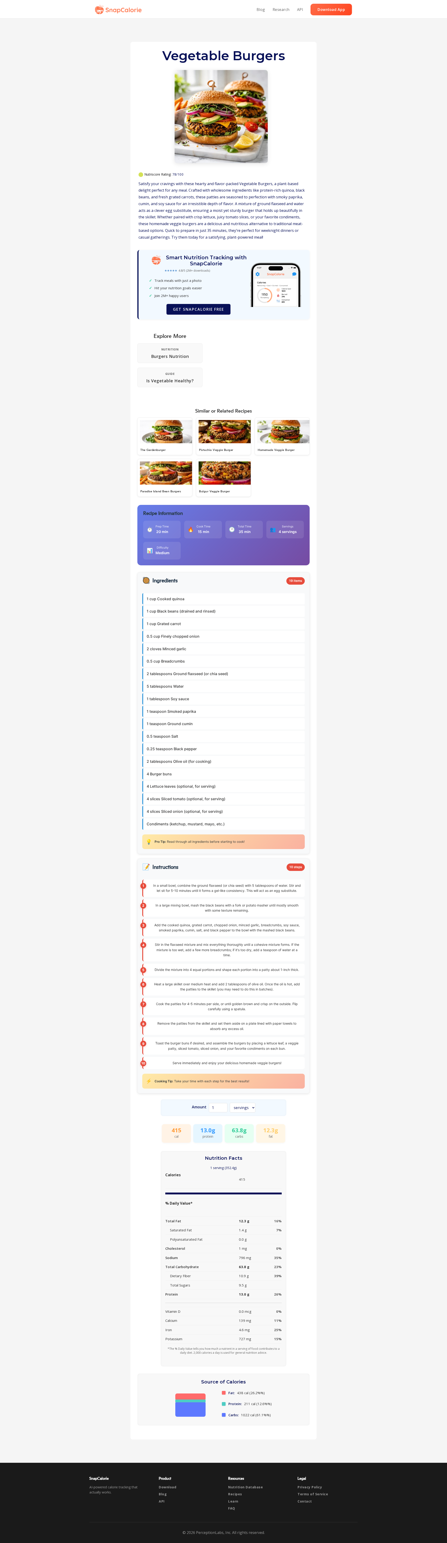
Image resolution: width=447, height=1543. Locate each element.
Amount (199, 1107)
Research (281, 9)
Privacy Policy (310, 1487)
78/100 (177, 174)
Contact (305, 1501)
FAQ (231, 1508)
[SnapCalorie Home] (119, 9)
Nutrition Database (245, 1487)
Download (167, 1487)
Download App (331, 9)
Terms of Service (313, 1494)
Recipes (235, 1494)
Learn (233, 1501)
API (300, 9)
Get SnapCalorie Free (198, 309)
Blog (261, 9)
